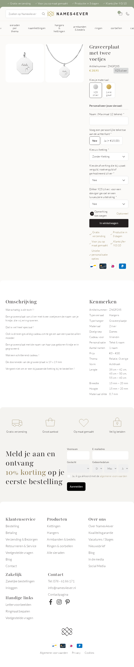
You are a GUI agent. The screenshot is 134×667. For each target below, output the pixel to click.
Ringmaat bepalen (18, 611)
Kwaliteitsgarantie (100, 533)
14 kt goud (108, 93)
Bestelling (12, 526)
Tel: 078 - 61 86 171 (61, 581)
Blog (9, 559)
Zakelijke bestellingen (20, 581)
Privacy (76, 652)
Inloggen (11, 588)
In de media (96, 559)
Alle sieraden (56, 553)
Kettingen (53, 526)
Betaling (11, 533)
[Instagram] (59, 602)
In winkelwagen (109, 223)
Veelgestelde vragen (19, 553)
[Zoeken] (43, 14)
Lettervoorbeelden (18, 604)
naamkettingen (36, 28)
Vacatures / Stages (101, 539)
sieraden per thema (15, 28)
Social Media (97, 566)
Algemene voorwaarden (54, 652)
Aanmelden (76, 486)
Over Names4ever (101, 526)
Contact (11, 566)
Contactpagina (58, 594)
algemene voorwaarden (113, 476)
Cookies (89, 652)
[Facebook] (51, 602)
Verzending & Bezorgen (22, 539)
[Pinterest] (67, 602)
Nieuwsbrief (96, 546)
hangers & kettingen (59, 28)
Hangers (53, 533)
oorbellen (116, 28)
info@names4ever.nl (62, 588)
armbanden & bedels (79, 28)
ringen (98, 28)
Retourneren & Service (21, 546)
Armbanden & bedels (61, 539)
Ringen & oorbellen (60, 546)
